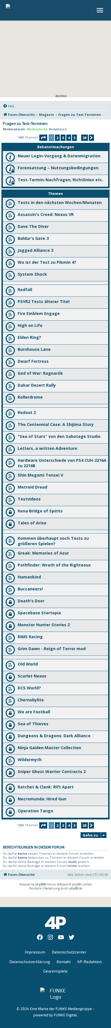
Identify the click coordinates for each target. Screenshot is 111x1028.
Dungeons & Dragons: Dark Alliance (54, 735)
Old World (28, 664)
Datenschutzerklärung (29, 961)
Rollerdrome (30, 397)
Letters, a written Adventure (47, 448)
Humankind (29, 577)
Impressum (35, 952)
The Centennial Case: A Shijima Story (56, 424)
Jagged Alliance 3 (35, 250)
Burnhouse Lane (34, 349)
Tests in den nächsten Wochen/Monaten (60, 202)
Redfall (25, 289)
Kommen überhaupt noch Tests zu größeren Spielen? (53, 540)
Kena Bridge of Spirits (40, 511)
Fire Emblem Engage (39, 313)
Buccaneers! (30, 589)
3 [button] (63, 137)
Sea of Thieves (33, 723)
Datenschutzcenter (69, 952)
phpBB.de (75, 888)
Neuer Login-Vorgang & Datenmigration (59, 155)
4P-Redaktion (89, 961)
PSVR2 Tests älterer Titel (43, 301)
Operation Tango (35, 810)
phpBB (39, 884)
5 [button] (74, 137)
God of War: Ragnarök (40, 373)
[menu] (101, 10)
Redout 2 (27, 412)
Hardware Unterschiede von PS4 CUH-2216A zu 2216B (62, 463)
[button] (43, 138)
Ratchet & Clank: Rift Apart (46, 787)
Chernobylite (31, 699)
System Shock (32, 274)
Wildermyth (30, 759)
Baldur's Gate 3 (33, 238)
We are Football (34, 711)
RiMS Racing (30, 636)
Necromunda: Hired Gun (42, 799)
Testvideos (29, 499)
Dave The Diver (33, 226)
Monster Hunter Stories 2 (44, 624)
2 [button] (57, 137)
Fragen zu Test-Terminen (25, 123)
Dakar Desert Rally (37, 385)
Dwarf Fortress (33, 361)
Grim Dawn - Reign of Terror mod (52, 648)
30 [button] (85, 137)
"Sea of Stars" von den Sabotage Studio (59, 436)
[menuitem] (8, 106)
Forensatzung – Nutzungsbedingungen (58, 167)
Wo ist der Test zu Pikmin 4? (47, 262)
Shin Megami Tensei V (40, 475)
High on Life (30, 325)
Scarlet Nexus (32, 676)
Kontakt (64, 961)
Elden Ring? (29, 337)
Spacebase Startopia (39, 612)
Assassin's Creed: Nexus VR (46, 214)
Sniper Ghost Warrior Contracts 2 (52, 771)
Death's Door (31, 600)
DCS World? (29, 688)
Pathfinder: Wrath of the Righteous (54, 565)
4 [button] (69, 137)
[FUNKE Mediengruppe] (55, 994)
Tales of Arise (32, 523)
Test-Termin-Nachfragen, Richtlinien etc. (60, 179)
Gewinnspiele (55, 971)
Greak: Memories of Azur (43, 553)
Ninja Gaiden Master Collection (49, 747)
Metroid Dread (32, 487)
